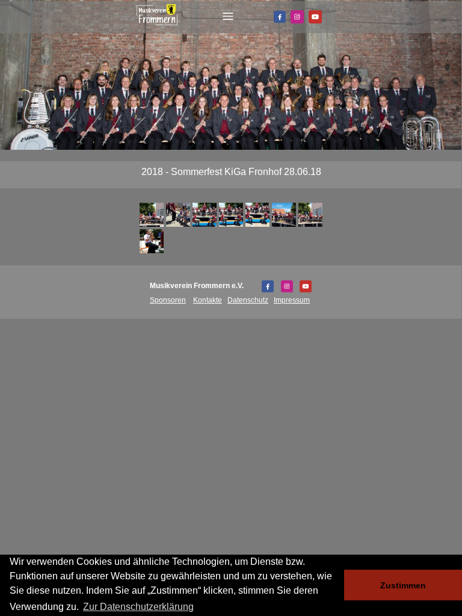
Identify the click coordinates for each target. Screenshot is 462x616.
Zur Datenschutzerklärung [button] (138, 607)
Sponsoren (168, 300)
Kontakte (207, 300)
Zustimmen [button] (403, 585)
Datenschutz (247, 300)
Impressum (292, 300)
